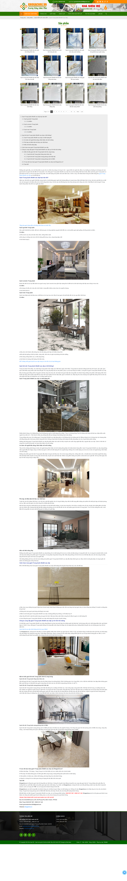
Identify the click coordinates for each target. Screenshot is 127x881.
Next (78, 111)
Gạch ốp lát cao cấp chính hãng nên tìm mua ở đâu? (33, 629)
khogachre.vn (28, 807)
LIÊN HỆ (100, 14)
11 (74, 111)
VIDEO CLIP (62, 14)
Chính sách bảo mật (61, 821)
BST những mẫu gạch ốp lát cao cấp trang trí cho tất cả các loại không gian (39, 361)
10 (71, 111)
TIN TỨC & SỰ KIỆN (90, 14)
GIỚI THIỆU (53, 14)
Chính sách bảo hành (61, 819)
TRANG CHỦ (43, 14)
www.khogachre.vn (29, 828)
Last (82, 111)
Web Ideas (68, 842)
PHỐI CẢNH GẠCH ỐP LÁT (75, 14)
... (68, 111)
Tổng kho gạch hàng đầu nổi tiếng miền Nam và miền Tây (35, 225)
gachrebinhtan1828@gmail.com (31, 826)
